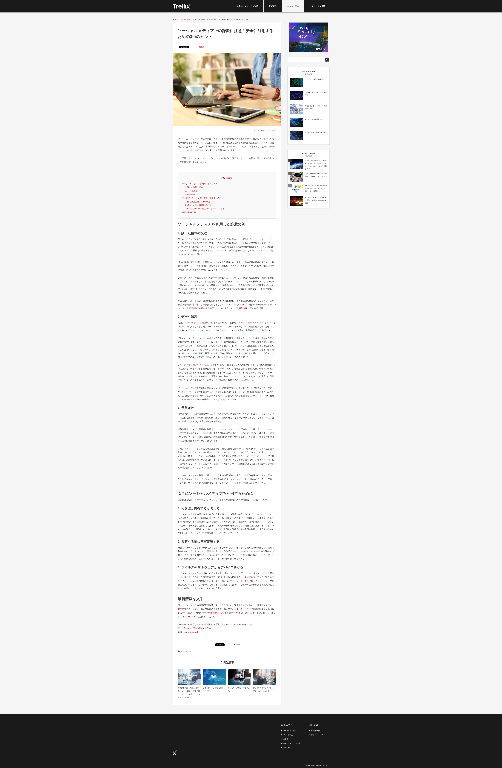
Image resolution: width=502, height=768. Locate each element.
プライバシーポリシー (319, 735)
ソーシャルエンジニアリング (229, 429)
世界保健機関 (193, 308)
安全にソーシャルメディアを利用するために (201, 198)
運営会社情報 (316, 731)
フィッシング (190, 449)
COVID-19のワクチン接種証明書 (199, 365)
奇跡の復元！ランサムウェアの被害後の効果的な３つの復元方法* (316, 176)
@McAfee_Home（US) (213, 613)
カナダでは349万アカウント (251, 323)
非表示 (229, 178)
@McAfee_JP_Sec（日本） (244, 613)
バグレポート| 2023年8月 (314, 79)
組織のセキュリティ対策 (247, 6)
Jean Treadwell (191, 632)
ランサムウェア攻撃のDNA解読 (316, 133)
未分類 (285, 739)
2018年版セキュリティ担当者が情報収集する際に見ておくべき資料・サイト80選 (316, 188)
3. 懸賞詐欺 (190, 194)
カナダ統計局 (207, 551)
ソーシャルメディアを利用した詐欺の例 (199, 184)
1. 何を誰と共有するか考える (198, 202)
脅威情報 (273, 6)
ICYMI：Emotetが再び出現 (314, 119)
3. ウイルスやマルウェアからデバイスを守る (204, 209)
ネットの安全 (293, 6)
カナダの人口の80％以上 (193, 150)
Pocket (201, 47)
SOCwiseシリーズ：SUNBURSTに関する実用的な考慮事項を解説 (316, 200)
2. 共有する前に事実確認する (198, 205)
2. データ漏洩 (191, 191)
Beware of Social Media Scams (198, 628)
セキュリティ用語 (317, 6)
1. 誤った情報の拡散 (194, 187)
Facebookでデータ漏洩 (195, 323)
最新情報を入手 (189, 212)
